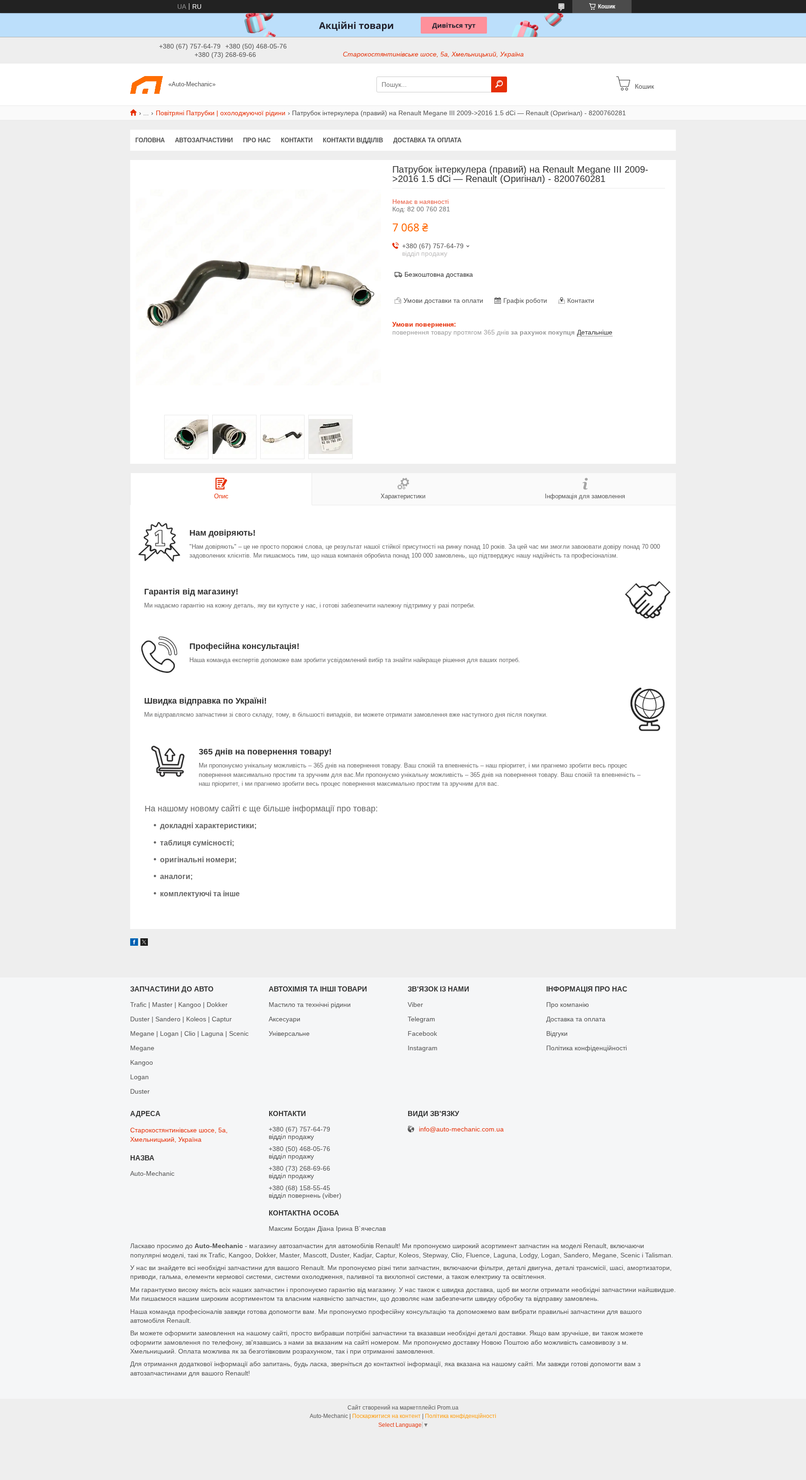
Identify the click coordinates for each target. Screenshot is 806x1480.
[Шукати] (499, 84)
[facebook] (134, 943)
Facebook (422, 1033)
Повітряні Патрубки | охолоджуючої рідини (220, 113)
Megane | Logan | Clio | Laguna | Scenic (189, 1033)
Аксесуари (284, 1019)
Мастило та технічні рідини (310, 1004)
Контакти (297, 140)
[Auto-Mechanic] (146, 84)
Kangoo (141, 1062)
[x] (144, 943)
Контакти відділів (353, 140)
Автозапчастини (204, 140)
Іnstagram (423, 1048)
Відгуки (557, 1033)
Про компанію (567, 1004)
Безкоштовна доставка (438, 274)
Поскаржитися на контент (386, 1416)
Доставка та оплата (427, 140)
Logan (139, 1077)
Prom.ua (448, 1407)
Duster (140, 1091)
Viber (415, 1004)
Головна (150, 140)
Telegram (421, 1019)
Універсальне (289, 1033)
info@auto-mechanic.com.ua (461, 1129)
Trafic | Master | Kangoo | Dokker (179, 1004)
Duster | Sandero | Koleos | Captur (181, 1019)
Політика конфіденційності (586, 1048)
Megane (142, 1048)
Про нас (257, 140)
